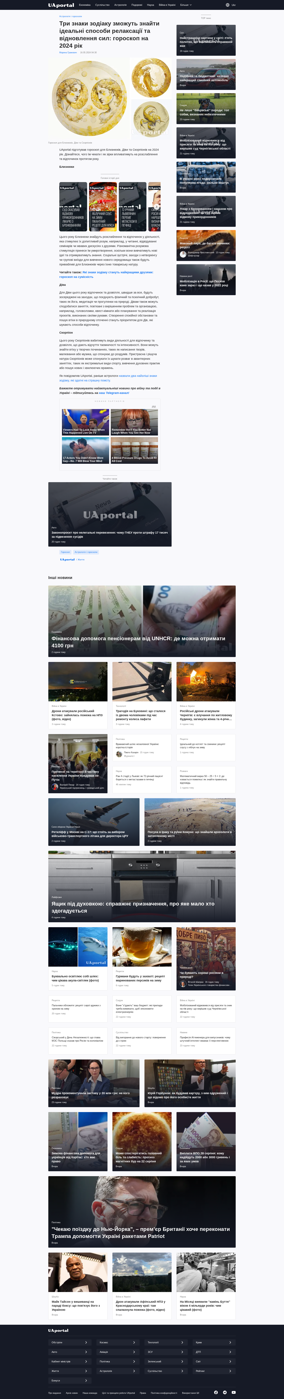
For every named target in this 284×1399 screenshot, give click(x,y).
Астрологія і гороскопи (70, 16)
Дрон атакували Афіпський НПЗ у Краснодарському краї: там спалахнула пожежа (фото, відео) (140, 1305)
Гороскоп (65, 552)
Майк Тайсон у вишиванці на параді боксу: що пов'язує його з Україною (76, 1305)
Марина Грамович (68, 52)
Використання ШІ (190, 1393)
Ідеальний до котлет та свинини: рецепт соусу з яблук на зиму (202, 746)
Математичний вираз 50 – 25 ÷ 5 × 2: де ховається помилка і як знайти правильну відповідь (203, 779)
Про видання (54, 1393)
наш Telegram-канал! (114, 393)
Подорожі (136, 4)
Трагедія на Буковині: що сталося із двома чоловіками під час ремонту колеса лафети (141, 715)
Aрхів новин (72, 1393)
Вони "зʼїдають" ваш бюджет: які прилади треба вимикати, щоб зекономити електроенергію (139, 1008)
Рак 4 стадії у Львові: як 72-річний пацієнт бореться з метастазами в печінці (139, 778)
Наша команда (90, 1393)
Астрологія (120, 4)
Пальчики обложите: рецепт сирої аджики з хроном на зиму (76, 1007)
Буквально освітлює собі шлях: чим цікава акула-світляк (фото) (75, 978)
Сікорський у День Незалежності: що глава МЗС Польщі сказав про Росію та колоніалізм (77, 1039)
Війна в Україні (167, 4)
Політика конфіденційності (164, 1393)
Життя (81, 559)
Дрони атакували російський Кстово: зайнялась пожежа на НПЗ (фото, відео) (77, 715)
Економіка (84, 4)
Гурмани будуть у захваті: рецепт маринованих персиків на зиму (140, 978)
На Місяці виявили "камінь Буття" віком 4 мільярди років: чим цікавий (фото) (205, 1305)
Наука (150, 4)
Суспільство (102, 4)
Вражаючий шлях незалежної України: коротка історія (137, 746)
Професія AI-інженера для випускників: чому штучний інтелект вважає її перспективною (205, 1039)
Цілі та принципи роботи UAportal (118, 1393)
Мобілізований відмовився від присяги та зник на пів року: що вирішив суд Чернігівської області (206, 1008)
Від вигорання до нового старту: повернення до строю (141, 1039)
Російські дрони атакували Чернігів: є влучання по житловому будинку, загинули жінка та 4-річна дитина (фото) (206, 715)
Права (143, 1393)
